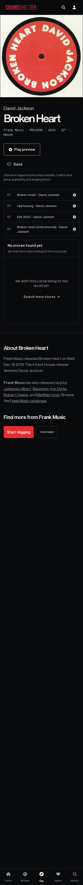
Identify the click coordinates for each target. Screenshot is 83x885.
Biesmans (41, 389)
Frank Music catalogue (28, 401)
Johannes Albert (17, 389)
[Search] (63, 7)
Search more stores (39, 296)
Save (18, 164)
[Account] (74, 7)
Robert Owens (16, 395)
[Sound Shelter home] (21, 7)
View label (47, 431)
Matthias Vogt (48, 395)
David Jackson (19, 108)
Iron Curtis (58, 389)
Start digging (18, 432)
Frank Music (14, 130)
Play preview (24, 149)
